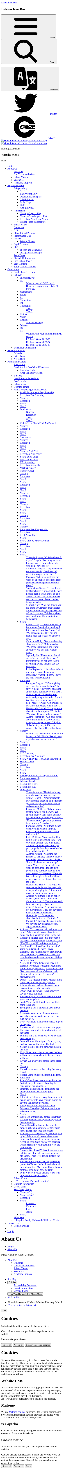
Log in (10, 1231)
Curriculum (13, 269)
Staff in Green (27, 761)
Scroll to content (9, 2)
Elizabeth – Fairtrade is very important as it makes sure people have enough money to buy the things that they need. (41, 1100)
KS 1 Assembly (27, 535)
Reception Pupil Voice (31, 454)
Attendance (19, 364)
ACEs (23, 191)
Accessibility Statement (25, 1285)
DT (21, 303)
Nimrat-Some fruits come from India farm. (40, 1074)
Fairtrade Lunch (28, 781)
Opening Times (21, 386)
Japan (29, 1211)
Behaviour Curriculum (25, 347)
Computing (25, 300)
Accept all (18, 1345)
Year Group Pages (23, 1189)
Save (28, 1466)
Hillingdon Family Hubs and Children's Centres (37, 1220)
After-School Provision (31, 372)
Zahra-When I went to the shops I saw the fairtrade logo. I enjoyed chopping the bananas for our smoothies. (40, 1083)
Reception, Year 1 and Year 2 (34, 219)
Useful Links (20, 1186)
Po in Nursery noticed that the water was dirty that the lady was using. (40, 1174)
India (28, 1209)
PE (21, 280)
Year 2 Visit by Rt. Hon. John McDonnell (40, 758)
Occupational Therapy (31, 252)
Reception (25, 400)
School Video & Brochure (33, 221)
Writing (23, 294)
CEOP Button (27, 199)
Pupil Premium (21, 244)
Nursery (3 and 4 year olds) (33, 216)
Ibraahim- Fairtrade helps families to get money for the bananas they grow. (39, 1090)
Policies (17, 238)
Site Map (11, 1279)
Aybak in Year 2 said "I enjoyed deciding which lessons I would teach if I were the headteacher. (40, 1145)
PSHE (23, 328)
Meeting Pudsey (28, 468)
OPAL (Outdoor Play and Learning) (31, 1181)
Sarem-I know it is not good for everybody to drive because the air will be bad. (41, 1042)
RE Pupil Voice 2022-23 (38, 339)
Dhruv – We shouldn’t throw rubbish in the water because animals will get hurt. (41, 981)
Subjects (18, 275)
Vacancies (18, 180)
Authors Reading (34, 322)
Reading (24, 319)
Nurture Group (27, 470)
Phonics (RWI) (27, 277)
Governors (19, 227)
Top (4, 1310)
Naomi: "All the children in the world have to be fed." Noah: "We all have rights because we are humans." (44, 736)
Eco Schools (20, 381)
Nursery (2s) (26, 1192)
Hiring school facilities (25, 266)
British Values (20, 224)
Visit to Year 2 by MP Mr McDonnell (38, 423)
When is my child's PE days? (40, 283)
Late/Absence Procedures (26, 378)
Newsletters (19, 359)
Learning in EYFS (29, 784)
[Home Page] (24, 142)
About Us (12, 168)
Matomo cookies (17, 1412)
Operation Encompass (30, 196)
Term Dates (19, 255)
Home (10, 166)
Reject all (6, 1345)
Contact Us (12, 1223)
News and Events (16, 350)
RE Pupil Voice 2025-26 (38, 345)
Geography (25, 305)
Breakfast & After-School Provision (31, 367)
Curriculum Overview (24, 272)
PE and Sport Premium (25, 233)
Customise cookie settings (38, 1345)
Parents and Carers (16, 361)
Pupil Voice (25, 409)
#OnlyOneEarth (28, 977)
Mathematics (26, 291)
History (23, 314)
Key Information (15, 185)
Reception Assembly (30, 465)
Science (23, 325)
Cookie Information (23, 1288)
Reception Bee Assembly (32, 395)
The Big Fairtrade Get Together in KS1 (39, 775)
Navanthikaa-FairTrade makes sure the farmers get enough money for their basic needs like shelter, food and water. (40, 1128)
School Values (21, 177)
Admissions (19, 210)
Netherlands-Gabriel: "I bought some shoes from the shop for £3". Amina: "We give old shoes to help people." (44, 711)
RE (21, 331)
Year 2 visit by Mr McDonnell (34, 540)
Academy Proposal (23, 182)
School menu (20, 384)
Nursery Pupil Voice (30, 451)
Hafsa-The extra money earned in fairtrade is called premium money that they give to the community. (40, 1119)
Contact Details (21, 1225)
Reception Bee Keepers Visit (34, 529)
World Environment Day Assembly (37, 392)
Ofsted (17, 230)
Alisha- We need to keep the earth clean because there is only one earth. (39, 986)
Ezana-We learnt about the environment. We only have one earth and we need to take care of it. (39, 1016)
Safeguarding (20, 188)
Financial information (24, 258)
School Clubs (20, 1178)
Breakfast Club (27, 370)
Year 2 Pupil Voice (29, 459)
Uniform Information (24, 1184)
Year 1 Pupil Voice (29, 456)
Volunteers (19, 1217)
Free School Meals (23, 261)
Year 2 (29, 311)
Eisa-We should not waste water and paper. (41, 1027)
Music (23, 317)
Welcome (18, 171)
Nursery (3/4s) (27, 1195)
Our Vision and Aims (24, 174)
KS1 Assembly (27, 462)
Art (21, 297)
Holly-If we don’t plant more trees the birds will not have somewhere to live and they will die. (41, 1055)
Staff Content (20, 263)
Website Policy (21, 1291)
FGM (22, 205)
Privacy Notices (27, 241)
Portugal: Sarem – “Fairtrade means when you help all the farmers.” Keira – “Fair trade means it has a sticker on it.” (43, 830)
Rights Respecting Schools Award (30, 389)
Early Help (25, 202)
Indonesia (31, 1203)
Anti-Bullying (27, 207)
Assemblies (25, 437)
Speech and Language (31, 249)
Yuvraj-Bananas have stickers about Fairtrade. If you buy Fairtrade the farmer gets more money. (40, 1108)
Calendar (18, 353)
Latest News (20, 356)
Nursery (24, 398)
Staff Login (13, 1297)
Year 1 (29, 308)
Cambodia (31, 1206)
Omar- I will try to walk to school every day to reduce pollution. (39, 992)
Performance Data (22, 235)
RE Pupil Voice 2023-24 (38, 342)
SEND (17, 247)
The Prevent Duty (28, 194)
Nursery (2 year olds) (30, 213)
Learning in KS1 (28, 786)
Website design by (22, 1305)
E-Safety (18, 375)
